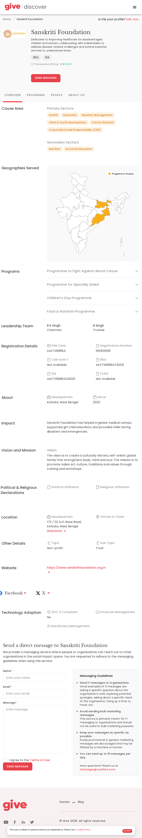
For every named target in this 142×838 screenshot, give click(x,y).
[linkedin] (23, 822)
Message (10, 703)
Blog (81, 802)
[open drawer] (134, 7)
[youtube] (6, 822)
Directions (55, 531)
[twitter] (32, 822)
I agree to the (29, 760)
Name (7, 671)
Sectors (65, 802)
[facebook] (15, 822)
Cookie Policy (83, 829)
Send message (17, 766)
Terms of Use (40, 760)
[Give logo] (28, 805)
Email (7, 687)
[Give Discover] (25, 7)
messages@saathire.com (97, 769)
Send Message (46, 78)
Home (7, 19)
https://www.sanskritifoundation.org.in (76, 567)
